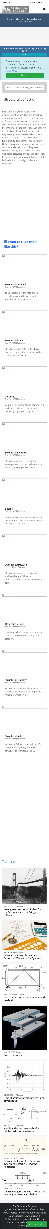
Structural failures (15, 736)
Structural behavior (34, 19)
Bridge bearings (13, 1055)
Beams (9, 508)
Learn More (11, 70)
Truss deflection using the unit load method (24, 999)
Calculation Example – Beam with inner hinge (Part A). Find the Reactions (23, 1163)
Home (9, 19)
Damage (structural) (16, 564)
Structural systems (16, 452)
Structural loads (14, 340)
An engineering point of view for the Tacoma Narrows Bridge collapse (22, 912)
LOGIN (32, 2)
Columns (10, 396)
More (24, 54)
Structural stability (16, 680)
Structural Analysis (16, 284)
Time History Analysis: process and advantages (24, 1099)
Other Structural (14, 624)
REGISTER (41, 2)
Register (25, 75)
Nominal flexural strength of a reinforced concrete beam (21, 1130)
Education (19, 19)
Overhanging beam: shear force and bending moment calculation (24, 1193)
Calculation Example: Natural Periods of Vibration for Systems (23, 957)
